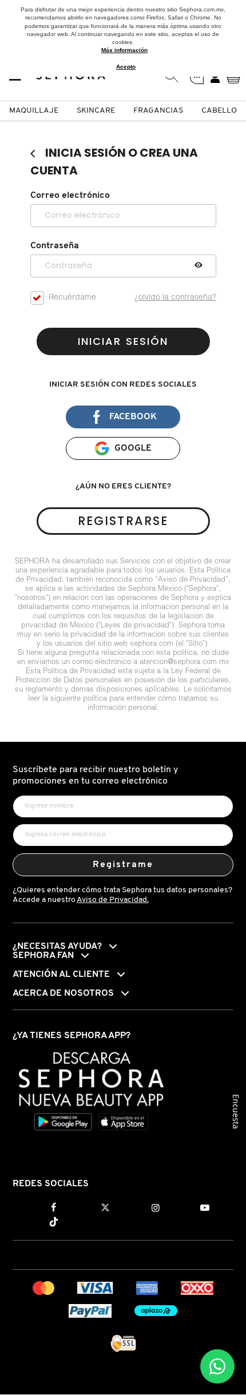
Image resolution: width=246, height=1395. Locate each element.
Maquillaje (33, 110)
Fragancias (158, 110)
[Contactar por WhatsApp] (217, 1366)
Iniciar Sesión (123, 341)
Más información (124, 50)
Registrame (123, 864)
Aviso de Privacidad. (113, 900)
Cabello (219, 110)
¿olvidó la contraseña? (175, 298)
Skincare (96, 110)
